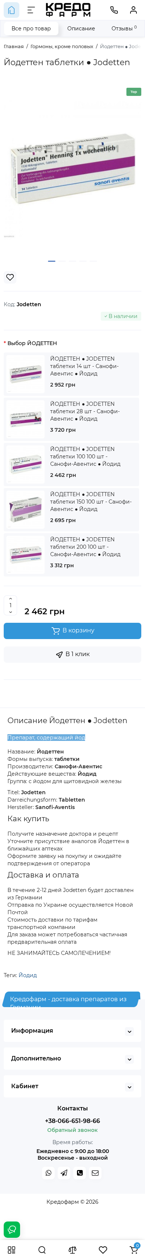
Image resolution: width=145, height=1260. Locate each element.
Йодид (28, 975)
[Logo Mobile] (68, 10)
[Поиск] (42, 1250)
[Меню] (31, 10)
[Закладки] (103, 1250)
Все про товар (31, 28)
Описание (81, 28)
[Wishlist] (10, 277)
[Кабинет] (133, 10)
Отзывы (124, 28)
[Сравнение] (72, 1250)
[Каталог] (11, 1250)
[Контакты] (114, 10)
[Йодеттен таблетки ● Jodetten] (72, 168)
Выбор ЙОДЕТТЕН (32, 343)
